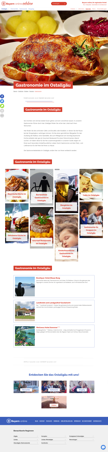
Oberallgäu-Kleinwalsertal (22, 443)
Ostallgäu (56, 3)
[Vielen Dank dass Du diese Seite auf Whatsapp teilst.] (2, 106)
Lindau (16, 439)
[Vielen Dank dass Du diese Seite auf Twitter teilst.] (2, 101)
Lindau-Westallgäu (47, 439)
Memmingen (73, 439)
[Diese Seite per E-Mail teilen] (2, 111)
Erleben (73, 9)
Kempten (44, 436)
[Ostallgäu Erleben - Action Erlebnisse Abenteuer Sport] (27, 3)
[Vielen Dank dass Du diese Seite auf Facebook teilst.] (2, 96)
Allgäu (16, 436)
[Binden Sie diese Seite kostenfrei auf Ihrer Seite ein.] (2, 116)
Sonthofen (44, 443)
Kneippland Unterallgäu (76, 436)
